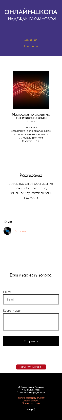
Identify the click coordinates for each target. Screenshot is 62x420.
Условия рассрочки (31, 403)
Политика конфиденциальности (31, 397)
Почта (7, 291)
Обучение (31, 39)
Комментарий (12, 310)
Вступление (21, 230)
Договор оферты (31, 400)
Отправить (31, 341)
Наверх (30, 409)
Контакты (31, 46)
